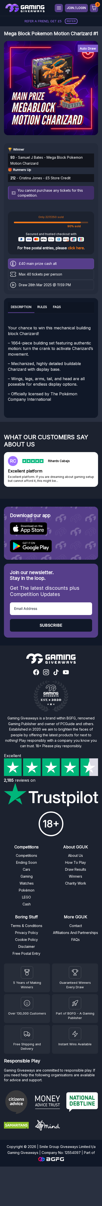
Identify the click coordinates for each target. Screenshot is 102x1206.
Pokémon (26, 890)
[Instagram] (46, 673)
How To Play (75, 862)
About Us (75, 855)
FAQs (57, 307)
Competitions (26, 855)
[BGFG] (75, 1003)
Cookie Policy (26, 939)
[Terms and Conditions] (27, 1034)
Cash (27, 904)
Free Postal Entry (26, 953)
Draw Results (75, 869)
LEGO (26, 897)
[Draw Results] (27, 1003)
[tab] (21, 307)
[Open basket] (94, 8)
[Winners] (27, 972)
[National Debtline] (82, 1102)
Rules (42, 307)
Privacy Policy (26, 932)
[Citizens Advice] (17, 1103)
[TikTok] (56, 673)
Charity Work (75, 883)
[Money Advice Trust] (48, 1102)
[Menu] (59, 8)
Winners (75, 876)
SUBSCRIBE (51, 625)
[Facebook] (36, 673)
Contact (75, 926)
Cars (26, 869)
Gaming (27, 876)
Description (21, 307)
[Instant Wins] (75, 1034)
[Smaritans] (17, 1126)
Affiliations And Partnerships (75, 932)
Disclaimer (26, 946)
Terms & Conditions (26, 926)
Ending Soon (26, 862)
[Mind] (48, 1126)
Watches (27, 883)
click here (76, 248)
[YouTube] (66, 673)
